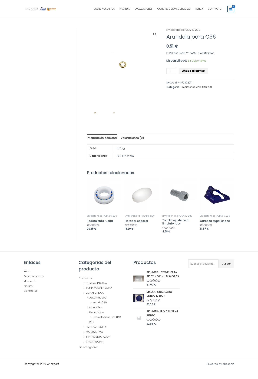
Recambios (96, 312)
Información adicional (102, 138)
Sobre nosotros (104, 9)
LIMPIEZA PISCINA (96, 327)
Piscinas (125, 9)
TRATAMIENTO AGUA (98, 336)
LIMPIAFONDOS (95, 292)
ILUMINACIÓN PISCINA (99, 288)
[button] (155, 34)
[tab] (102, 138)
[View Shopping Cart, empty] (230, 9)
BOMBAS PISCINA (96, 283)
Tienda (199, 9)
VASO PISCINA (94, 341)
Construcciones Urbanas (173, 9)
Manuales (95, 307)
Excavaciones (144, 9)
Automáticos (97, 297)
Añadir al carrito (193, 71)
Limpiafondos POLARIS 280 (183, 30)
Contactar (30, 291)
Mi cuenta (30, 281)
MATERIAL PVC (94, 332)
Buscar (226, 264)
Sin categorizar (88, 347)
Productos (85, 278)
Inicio (27, 271)
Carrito (28, 286)
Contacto (214, 9)
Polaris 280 (100, 302)
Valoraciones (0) (132, 138)
